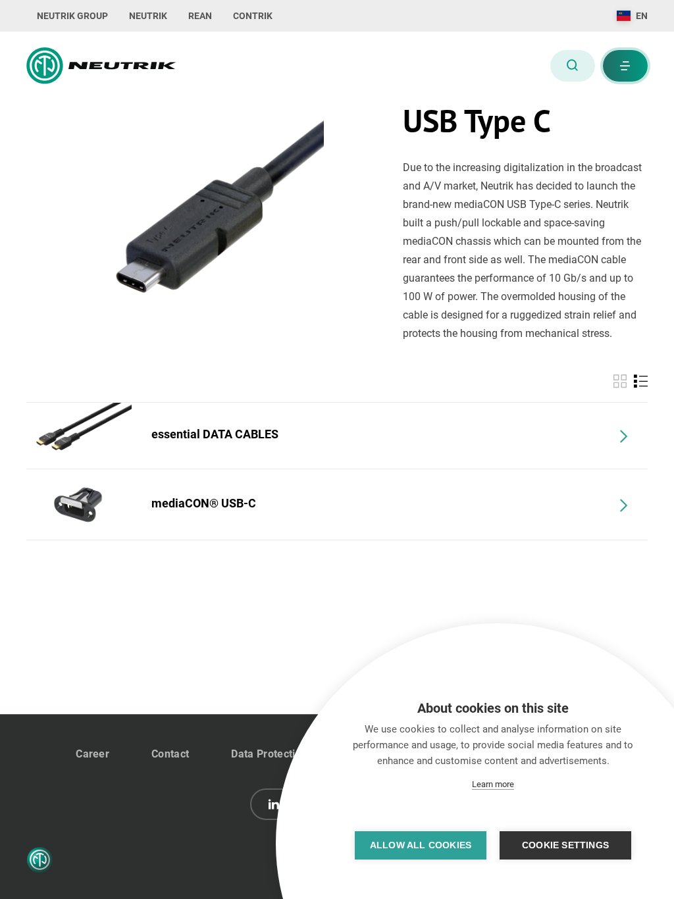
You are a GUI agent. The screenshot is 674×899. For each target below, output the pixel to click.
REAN (200, 16)
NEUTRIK (148, 16)
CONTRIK (252, 16)
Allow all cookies (420, 845)
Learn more (493, 784)
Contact (170, 754)
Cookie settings (565, 845)
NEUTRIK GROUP (72, 16)
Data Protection (269, 754)
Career (92, 754)
